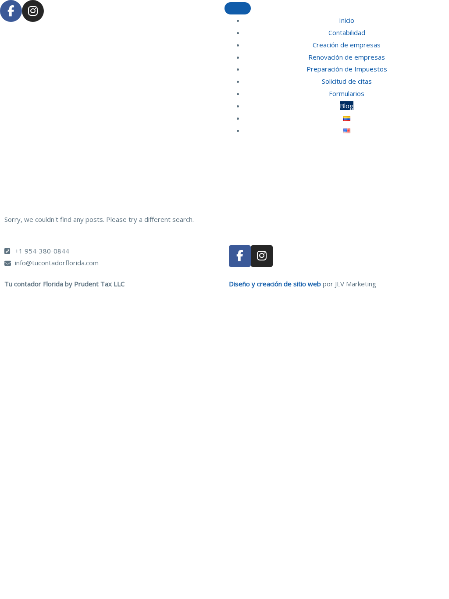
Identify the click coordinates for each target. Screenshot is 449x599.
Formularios (346, 93)
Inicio (346, 20)
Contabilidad (346, 32)
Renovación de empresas (346, 57)
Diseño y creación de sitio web (275, 283)
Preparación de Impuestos (346, 68)
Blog (346, 105)
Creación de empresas (347, 44)
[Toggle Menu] (237, 8)
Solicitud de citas (347, 81)
